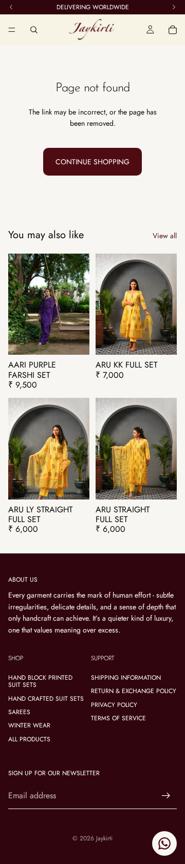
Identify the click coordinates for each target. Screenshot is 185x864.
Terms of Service (118, 718)
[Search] (34, 29)
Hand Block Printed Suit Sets (40, 681)
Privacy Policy (114, 704)
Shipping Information (126, 677)
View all (165, 236)
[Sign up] (166, 796)
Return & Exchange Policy (133, 691)
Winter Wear (29, 725)
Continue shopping (92, 162)
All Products (29, 739)
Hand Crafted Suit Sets (46, 698)
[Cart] (172, 29)
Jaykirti (104, 838)
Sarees (19, 712)
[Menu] (12, 30)
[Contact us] (164, 843)
